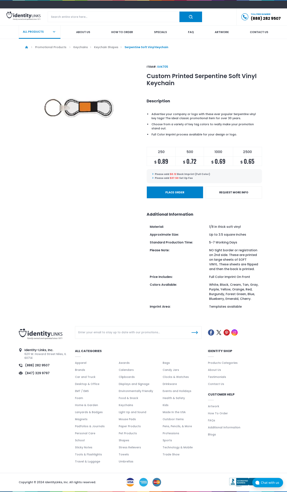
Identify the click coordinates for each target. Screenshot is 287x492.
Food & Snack (128, 398)
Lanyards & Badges (89, 412)
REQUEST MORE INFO (233, 192)
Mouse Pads (127, 419)
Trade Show (171, 454)
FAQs (211, 420)
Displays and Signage (134, 384)
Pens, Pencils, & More (177, 426)
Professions (171, 433)
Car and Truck (85, 377)
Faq (191, 32)
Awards (124, 363)
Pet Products (128, 433)
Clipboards (127, 377)
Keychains (126, 405)
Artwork (222, 32)
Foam (79, 398)
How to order (122, 32)
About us (83, 32)
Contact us (259, 32)
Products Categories (223, 363)
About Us (214, 370)
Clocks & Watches (176, 377)
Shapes (124, 440)
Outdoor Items (173, 419)
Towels (124, 454)
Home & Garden (86, 405)
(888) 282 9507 (37, 365)
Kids (165, 405)
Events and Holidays (177, 391)
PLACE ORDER (174, 192)
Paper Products (130, 426)
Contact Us (216, 384)
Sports (167, 440)
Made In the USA (174, 412)
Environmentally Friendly (136, 391)
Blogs (212, 434)
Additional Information (224, 427)
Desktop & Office (87, 384)
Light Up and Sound (132, 412)
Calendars (126, 370)
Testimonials (217, 377)
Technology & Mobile (178, 447)
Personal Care (85, 433)
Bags (166, 363)
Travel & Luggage (87, 461)
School (80, 440)
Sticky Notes (83, 447)
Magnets (81, 419)
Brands (80, 370)
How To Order (218, 413)
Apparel (80, 363)
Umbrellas (126, 461)
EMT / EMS (82, 391)
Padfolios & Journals (90, 426)
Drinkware (170, 384)
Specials (160, 32)
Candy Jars (171, 370)
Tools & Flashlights (88, 454)
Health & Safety (174, 398)
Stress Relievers (130, 447)
